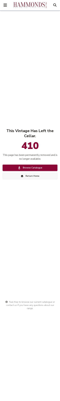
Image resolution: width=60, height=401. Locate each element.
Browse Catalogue (32, 167)
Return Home (32, 175)
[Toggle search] (55, 5)
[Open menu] (5, 5)
